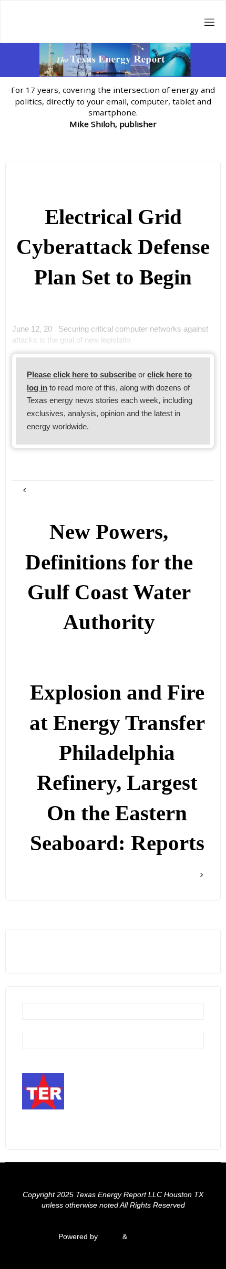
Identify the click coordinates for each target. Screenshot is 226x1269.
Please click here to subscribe (81, 374)
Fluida (109, 1237)
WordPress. (148, 1237)
